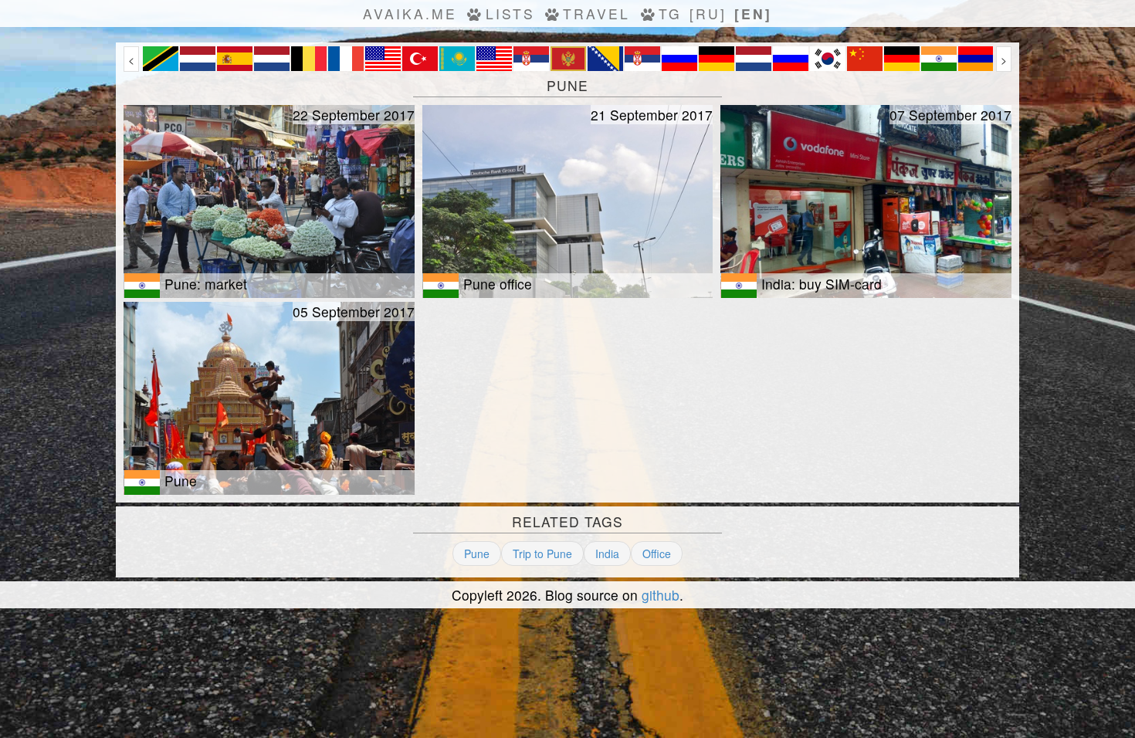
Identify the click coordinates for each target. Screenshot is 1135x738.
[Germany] (716, 66)
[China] (864, 66)
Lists (510, 13)
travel (596, 13)
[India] (938, 66)
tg (670, 13)
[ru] (708, 13)
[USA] (382, 66)
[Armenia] (975, 66)
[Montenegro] (568, 66)
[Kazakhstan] (457, 66)
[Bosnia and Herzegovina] (605, 66)
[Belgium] (308, 66)
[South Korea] (827, 66)
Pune (477, 553)
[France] (345, 66)
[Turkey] (420, 66)
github (660, 594)
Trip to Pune (542, 553)
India (607, 553)
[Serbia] (531, 66)
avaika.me (410, 13)
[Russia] (679, 66)
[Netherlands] (197, 66)
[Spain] (234, 66)
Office (656, 553)
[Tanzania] (160, 66)
